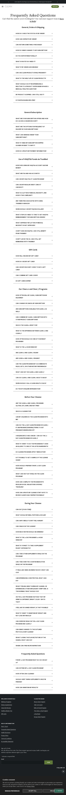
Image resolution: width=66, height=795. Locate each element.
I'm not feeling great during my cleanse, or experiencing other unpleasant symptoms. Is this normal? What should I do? (32, 588)
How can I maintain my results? (27, 687)
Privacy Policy (31, 786)
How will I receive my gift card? (27, 256)
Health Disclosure (5, 732)
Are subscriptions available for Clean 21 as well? (31, 310)
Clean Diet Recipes (6, 708)
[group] (33, 2)
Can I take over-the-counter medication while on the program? (30, 563)
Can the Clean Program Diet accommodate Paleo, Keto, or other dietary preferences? (31, 365)
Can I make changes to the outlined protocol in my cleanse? (29, 630)
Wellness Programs (6, 702)
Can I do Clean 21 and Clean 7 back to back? (31, 378)
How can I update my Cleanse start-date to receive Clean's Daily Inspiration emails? (32, 494)
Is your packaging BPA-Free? (25, 100)
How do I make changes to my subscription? (31, 50)
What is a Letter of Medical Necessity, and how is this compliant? (31, 194)
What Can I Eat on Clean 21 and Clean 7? (30, 372)
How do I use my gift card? (25, 261)
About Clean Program (39, 702)
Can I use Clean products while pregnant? (31, 73)
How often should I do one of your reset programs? (31, 340)
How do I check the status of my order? (30, 33)
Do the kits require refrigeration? (28, 389)
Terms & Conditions (6, 738)
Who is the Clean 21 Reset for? (26, 325)
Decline (53, 791)
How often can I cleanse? (25, 674)
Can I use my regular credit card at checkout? (28, 186)
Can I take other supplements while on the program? (31, 555)
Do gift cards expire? (23, 281)
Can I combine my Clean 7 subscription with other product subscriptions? (31, 318)
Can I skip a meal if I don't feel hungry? (29, 521)
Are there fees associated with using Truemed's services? (29, 202)
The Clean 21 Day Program (41, 711)
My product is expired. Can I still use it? (30, 94)
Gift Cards (3, 714)
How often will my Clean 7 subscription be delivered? (31, 296)
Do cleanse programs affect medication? (31, 452)
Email (2, 759)
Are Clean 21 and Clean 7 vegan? (27, 353)
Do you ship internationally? (26, 56)
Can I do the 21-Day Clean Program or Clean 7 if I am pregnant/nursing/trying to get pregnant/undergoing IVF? (32, 427)
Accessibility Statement (7, 741)
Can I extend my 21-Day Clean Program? (30, 668)
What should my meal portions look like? (31, 515)
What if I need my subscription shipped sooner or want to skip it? (29, 144)
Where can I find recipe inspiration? (28, 646)
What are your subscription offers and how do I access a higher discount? (32, 120)
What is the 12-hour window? (26, 347)
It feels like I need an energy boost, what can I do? (32, 571)
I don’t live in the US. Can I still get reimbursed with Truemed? (28, 240)
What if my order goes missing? (27, 67)
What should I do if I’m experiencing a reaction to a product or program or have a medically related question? (32, 86)
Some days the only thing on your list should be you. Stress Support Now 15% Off (33, 1)
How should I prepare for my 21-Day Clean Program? (31, 467)
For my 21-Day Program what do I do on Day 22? (31, 661)
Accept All (32, 791)
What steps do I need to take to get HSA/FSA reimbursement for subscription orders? (32, 216)
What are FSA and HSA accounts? (28, 173)
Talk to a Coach (38, 705)
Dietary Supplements (6, 705)
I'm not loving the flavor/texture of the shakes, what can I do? (31, 639)
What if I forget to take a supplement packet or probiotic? (29, 547)
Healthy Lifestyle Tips (6, 711)
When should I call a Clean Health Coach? (31, 383)
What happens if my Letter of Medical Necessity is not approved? (29, 224)
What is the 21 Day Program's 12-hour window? (29, 539)
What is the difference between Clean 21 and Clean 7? (32, 332)
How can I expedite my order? (26, 39)
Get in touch (4, 726)
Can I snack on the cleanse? (26, 526)
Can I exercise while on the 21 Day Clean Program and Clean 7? (30, 622)
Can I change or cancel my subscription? (30, 303)
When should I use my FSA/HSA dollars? (30, 209)
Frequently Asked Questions (8, 729)
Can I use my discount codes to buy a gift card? (31, 268)
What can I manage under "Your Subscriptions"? (27, 136)
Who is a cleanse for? (23, 411)
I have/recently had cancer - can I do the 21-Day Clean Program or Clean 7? (31, 437)
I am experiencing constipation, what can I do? (31, 579)
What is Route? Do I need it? (25, 61)
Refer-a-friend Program (40, 708)
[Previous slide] (8, 2)
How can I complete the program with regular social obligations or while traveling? (30, 484)
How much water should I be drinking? (29, 532)
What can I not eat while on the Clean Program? (30, 475)
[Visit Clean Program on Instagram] (63, 771)
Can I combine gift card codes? (27, 275)
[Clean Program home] (8, 6)
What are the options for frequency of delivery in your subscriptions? (30, 128)
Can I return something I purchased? (29, 45)
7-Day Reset (37, 714)
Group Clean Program (39, 717)
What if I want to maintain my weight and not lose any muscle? (31, 614)
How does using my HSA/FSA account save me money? (32, 166)
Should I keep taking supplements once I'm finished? (31, 680)
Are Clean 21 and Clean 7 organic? (28, 358)
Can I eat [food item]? (23, 509)
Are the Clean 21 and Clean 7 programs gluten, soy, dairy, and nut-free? (30, 404)
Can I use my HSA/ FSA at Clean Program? (30, 179)
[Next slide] (57, 2)
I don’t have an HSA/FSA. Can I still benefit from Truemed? (31, 232)
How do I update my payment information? (31, 151)
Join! (48, 762)
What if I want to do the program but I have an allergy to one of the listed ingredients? (32, 445)
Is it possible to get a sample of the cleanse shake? (32, 459)
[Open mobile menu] (2, 7)
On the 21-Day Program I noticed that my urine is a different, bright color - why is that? (30, 599)
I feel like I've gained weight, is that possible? (32, 607)
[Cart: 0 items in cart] (63, 7)
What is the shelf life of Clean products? (31, 78)
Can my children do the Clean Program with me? (32, 418)
